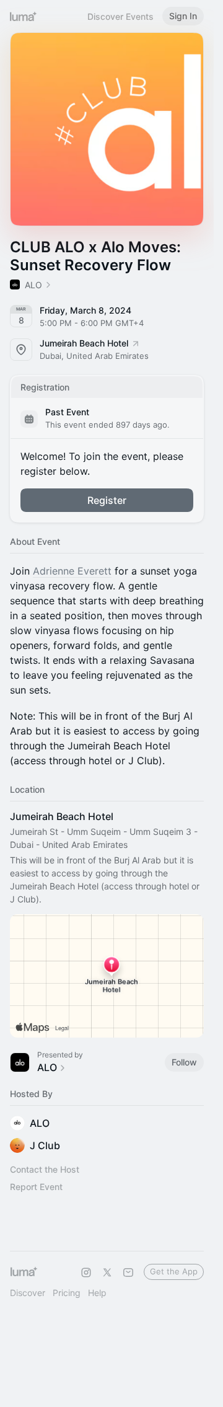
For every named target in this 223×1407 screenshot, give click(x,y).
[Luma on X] (107, 1272)
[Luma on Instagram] (86, 1272)
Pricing (67, 1292)
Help (97, 1292)
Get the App (174, 1271)
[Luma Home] (23, 16)
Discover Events (120, 16)
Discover (27, 1292)
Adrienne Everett (72, 571)
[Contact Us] (128, 1272)
